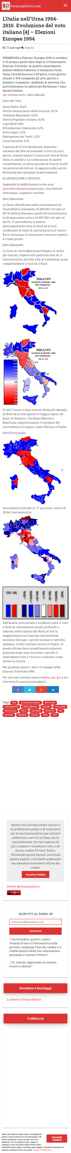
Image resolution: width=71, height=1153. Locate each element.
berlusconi (50, 703)
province (22, 715)
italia (24, 711)
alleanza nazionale (30, 703)
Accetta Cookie (35, 874)
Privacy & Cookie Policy (42, 1150)
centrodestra (11, 707)
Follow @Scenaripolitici (23, 886)
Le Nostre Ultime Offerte (24, 999)
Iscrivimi (36, 931)
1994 (14, 703)
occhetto (49, 711)
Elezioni (29, 47)
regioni (34, 715)
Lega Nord (36, 711)
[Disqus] (35, 766)
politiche (9, 715)
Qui (5, 95)
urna (45, 715)
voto (54, 715)
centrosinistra (30, 707)
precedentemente (15, 188)
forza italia (10, 711)
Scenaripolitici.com (25, 6)
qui (53, 677)
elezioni (46, 707)
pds (60, 711)
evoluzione (60, 707)
